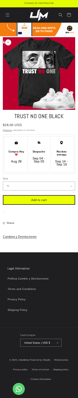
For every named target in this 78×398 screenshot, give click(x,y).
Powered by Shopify (40, 360)
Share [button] (10, 222)
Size (5, 178)
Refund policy (61, 360)
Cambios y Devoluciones (20, 236)
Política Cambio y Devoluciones (28, 278)
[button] (7, 15)
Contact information (41, 379)
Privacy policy (20, 369)
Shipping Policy (17, 309)
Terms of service (40, 369)
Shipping (7, 130)
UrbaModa (24, 360)
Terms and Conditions (22, 288)
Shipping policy (61, 369)
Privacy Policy (17, 299)
